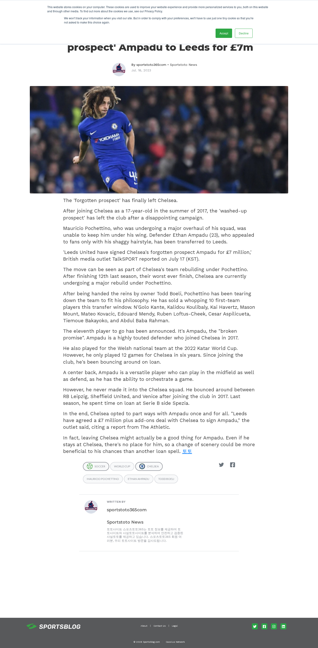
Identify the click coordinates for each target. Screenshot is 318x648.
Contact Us (159, 626)
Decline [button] (244, 33)
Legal (175, 626)
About (144, 626)
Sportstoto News (183, 64)
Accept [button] (224, 33)
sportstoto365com (151, 64)
